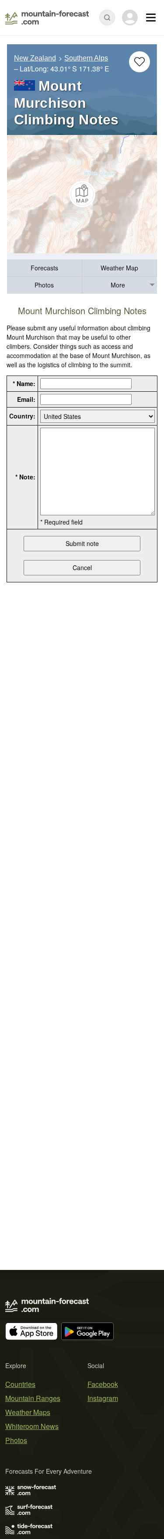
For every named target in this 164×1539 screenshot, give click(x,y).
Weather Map (119, 267)
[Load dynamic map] (82, 194)
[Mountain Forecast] (47, 18)
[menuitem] (44, 268)
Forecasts (44, 267)
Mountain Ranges (32, 1398)
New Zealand (35, 58)
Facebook (102, 1384)
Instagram (102, 1398)
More (118, 284)
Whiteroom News (32, 1426)
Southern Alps (86, 58)
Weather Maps (27, 1412)
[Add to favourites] (139, 61)
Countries (20, 1384)
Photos (44, 284)
